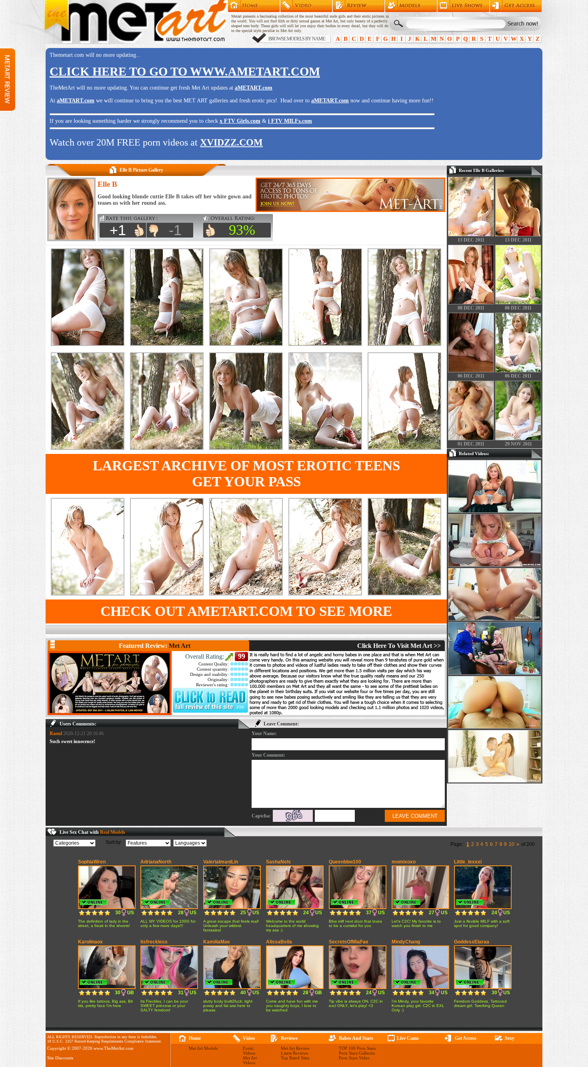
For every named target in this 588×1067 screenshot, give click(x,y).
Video (249, 1038)
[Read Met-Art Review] (210, 711)
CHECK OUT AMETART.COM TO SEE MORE (246, 611)
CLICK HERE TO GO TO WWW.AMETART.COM (185, 71)
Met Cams (463, 6)
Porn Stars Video (354, 1057)
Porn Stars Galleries (357, 1053)
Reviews (289, 1038)
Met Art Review (358, 6)
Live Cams (408, 1038)
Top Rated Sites (295, 1057)
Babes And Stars (356, 1038)
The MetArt (135, 22)
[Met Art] (110, 683)
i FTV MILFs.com (290, 121)
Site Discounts (60, 1057)
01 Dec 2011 (471, 444)
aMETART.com (253, 88)
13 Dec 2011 (471, 240)
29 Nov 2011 (518, 444)
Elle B (107, 184)
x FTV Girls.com (240, 121)
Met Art (179, 645)
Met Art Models (411, 6)
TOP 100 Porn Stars (357, 1048)
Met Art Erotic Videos (306, 6)
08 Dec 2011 (471, 308)
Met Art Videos (250, 1060)
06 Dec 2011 (471, 376)
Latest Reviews (294, 1053)
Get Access (516, 6)
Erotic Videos (249, 1050)
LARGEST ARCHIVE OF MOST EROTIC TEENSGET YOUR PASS (246, 474)
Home (254, 6)
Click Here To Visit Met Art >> (399, 645)
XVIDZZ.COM (231, 142)
